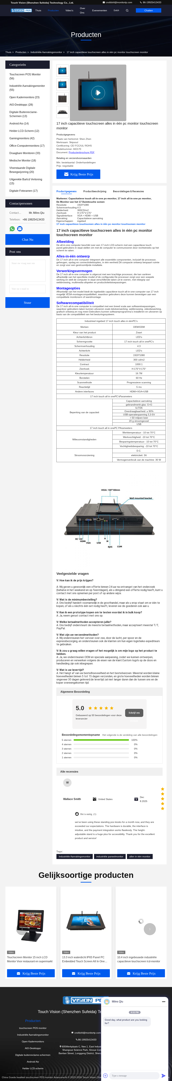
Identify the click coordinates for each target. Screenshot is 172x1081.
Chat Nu (27, 239)
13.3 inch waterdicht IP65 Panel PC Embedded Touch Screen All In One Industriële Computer (28, 959)
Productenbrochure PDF (82, 152)
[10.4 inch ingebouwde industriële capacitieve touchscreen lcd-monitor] (86, 921)
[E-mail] (20, 229)
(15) (25, 181)
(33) (24, 153)
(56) (25, 76)
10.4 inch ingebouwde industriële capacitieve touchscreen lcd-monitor (83, 959)
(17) (27, 145)
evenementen (99, 10)
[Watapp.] (12, 228)
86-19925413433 (151, 2)
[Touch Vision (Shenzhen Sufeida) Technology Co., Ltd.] (21, 10)
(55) (27, 87)
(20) (22, 169)
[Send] (163, 1075)
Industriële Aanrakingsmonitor (46, 52)
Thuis (38, 10)
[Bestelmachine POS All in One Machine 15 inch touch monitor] (141, 921)
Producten (53, 10)
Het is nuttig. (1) (88, 814)
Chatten (148, 10)
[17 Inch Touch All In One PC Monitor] (98, 93)
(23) (24, 97)
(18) (22, 160)
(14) (19, 123)
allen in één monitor (139, 856)
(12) (24, 130)
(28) (21, 104)
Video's (69, 10)
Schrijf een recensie (134, 714)
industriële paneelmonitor (109, 856)
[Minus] (164, 1002)
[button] (22, 929)
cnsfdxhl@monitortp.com (119, 2)
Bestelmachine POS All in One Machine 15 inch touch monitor (141, 959)
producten (20, 52)
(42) (21, 138)
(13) (23, 114)
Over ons (82, 10)
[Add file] (105, 1075)
